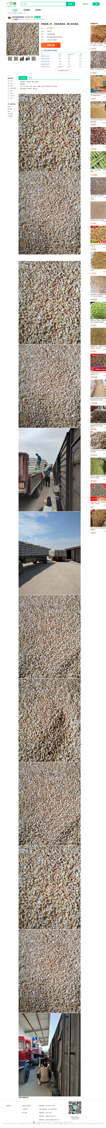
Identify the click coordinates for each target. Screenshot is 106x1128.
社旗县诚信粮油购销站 (18, 17)
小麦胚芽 (10, 116)
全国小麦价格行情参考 (50, 50)
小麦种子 (12, 96)
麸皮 (11, 93)
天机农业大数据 (26, 1105)
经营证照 (55, 1123)
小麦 (24, 13)
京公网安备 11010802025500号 (43, 1122)
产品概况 (15, 10)
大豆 (11, 98)
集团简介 (8, 1105)
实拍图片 (38, 10)
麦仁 (9, 111)
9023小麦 (10, 113)
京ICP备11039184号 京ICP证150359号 (63, 1122)
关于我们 (49, 1123)
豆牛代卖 (24, 1112)
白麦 (9, 106)
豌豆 (11, 91)
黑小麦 (9, 109)
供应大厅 (15, 13)
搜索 (70, 4)
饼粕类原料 (13, 88)
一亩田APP (25, 1109)
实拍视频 (27, 10)
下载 (96, 4)
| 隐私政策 (66, 1123)
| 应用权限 (60, 1123)
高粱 (11, 86)
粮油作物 (20, 13)
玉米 (11, 81)
